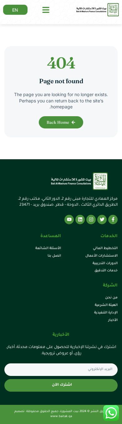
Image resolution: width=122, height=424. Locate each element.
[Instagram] (91, 219)
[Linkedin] (80, 219)
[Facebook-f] (113, 219)
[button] (46, 10)
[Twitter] (102, 219)
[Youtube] (69, 219)
